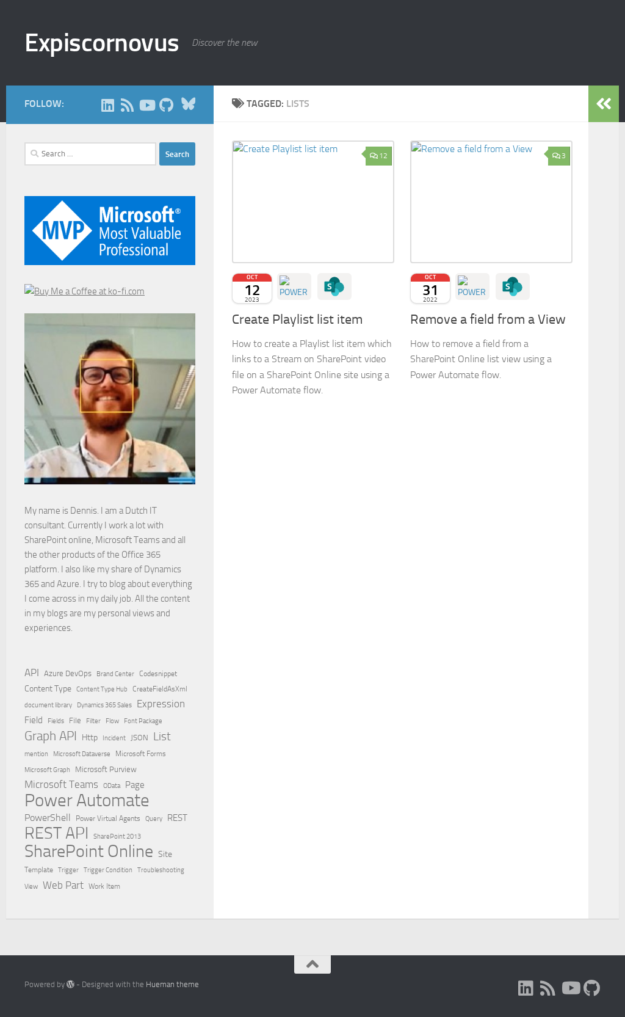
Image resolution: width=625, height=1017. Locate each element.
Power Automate (87, 800)
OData (111, 786)
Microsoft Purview (106, 769)
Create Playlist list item (297, 319)
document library (48, 705)
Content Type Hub (102, 689)
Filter (93, 720)
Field (33, 720)
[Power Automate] (294, 286)
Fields (56, 721)
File (75, 720)
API (31, 673)
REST (177, 818)
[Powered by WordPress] (70, 984)
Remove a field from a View (488, 319)
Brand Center (115, 673)
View (31, 887)
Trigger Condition (108, 870)
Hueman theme (172, 984)
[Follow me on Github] (166, 105)
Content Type (47, 688)
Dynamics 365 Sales (104, 705)
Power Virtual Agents (108, 818)
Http (90, 737)
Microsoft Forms (140, 753)
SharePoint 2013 (117, 836)
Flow (112, 720)
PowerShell (47, 817)
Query (153, 818)
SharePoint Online (88, 851)
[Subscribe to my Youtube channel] (146, 105)
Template (38, 870)
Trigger (68, 870)
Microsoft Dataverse (81, 753)
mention (36, 754)
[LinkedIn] (107, 105)
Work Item (104, 886)
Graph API (50, 736)
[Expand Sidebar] (603, 104)
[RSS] (127, 105)
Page (135, 784)
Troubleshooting (160, 870)
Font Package (143, 721)
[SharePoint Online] (334, 286)
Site (165, 854)
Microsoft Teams (61, 784)
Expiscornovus (101, 42)
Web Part (63, 885)
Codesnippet (158, 673)
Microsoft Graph (47, 769)
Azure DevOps (68, 673)
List (162, 736)
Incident (114, 738)
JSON (139, 737)
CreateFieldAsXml (159, 689)
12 (383, 155)
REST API (56, 833)
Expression (161, 704)
